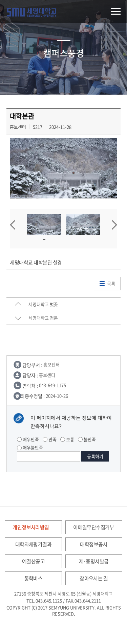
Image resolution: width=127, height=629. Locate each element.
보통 (69, 439)
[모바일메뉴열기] (115, 11)
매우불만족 (32, 447)
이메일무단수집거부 (93, 527)
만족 (52, 439)
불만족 (89, 439)
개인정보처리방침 (31, 527)
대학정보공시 (93, 544)
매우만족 (30, 439)
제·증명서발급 (94, 561)
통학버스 (33, 578)
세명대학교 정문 (43, 317)
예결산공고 (33, 561)
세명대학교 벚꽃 (43, 304)
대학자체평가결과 (33, 544)
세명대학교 (31, 12)
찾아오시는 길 (94, 578)
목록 (111, 283)
